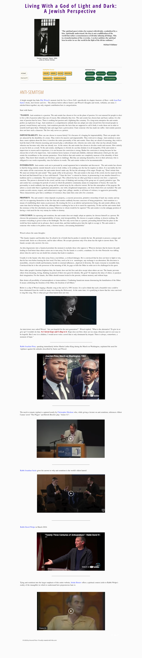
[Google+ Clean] (118, 635)
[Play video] (71, 310)
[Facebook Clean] (112, 635)
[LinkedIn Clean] (115, 635)
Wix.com (54, 640)
